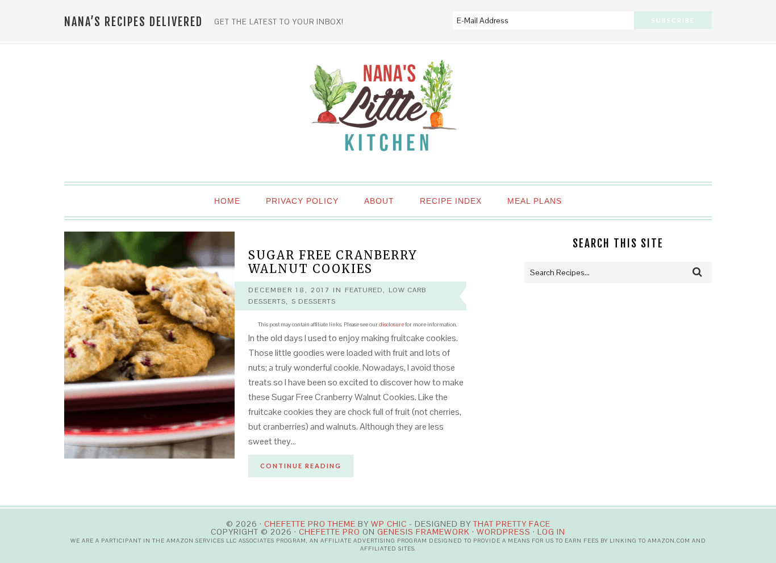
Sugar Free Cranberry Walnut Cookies (333, 262)
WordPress (504, 532)
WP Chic (389, 524)
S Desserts (313, 301)
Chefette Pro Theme (310, 524)
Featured (364, 290)
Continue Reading (300, 465)
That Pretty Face (511, 524)
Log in (551, 532)
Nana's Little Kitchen (388, 113)
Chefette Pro (329, 532)
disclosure (391, 324)
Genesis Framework (423, 532)
